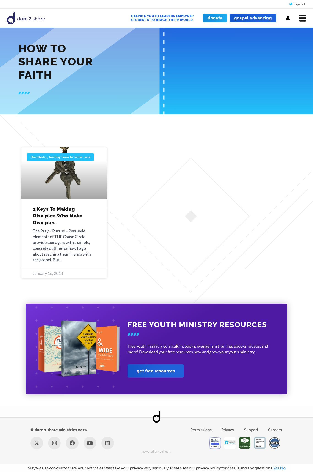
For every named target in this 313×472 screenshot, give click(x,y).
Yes (276, 467)
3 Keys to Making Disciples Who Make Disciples (58, 215)
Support (251, 430)
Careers (275, 430)
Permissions (201, 430)
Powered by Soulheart (156, 451)
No (283, 467)
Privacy (227, 430)
